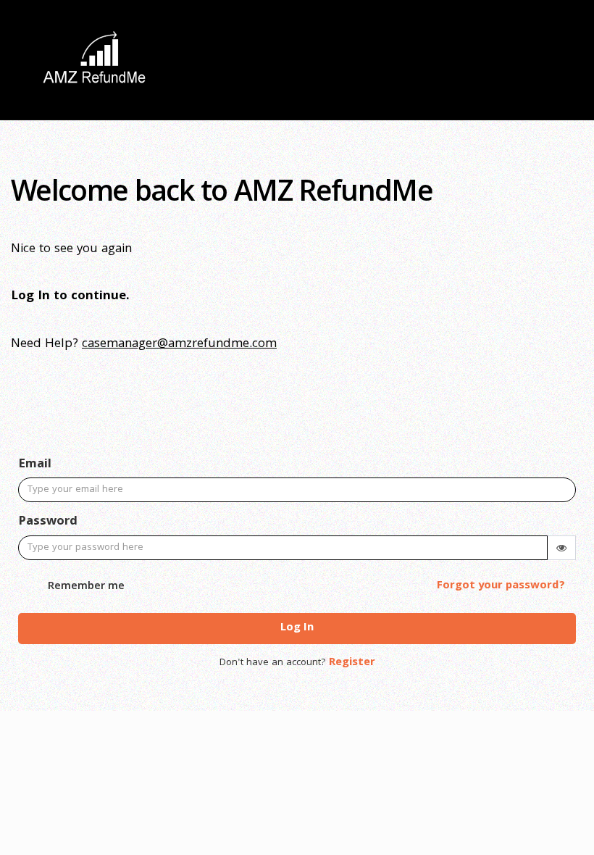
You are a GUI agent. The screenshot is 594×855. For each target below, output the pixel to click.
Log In (297, 628)
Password (48, 522)
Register (352, 663)
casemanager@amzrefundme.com (179, 344)
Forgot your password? (501, 586)
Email (34, 465)
